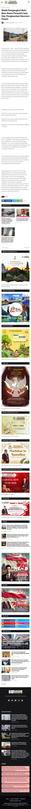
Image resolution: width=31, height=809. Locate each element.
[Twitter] (14, 200)
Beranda (4, 7)
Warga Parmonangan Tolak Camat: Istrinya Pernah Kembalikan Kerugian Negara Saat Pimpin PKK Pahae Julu (18, 536)
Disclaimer (22, 798)
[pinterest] (22, 700)
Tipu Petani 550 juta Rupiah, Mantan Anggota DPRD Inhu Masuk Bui (20, 653)
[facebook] (9, 700)
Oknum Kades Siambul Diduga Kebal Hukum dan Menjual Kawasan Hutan (19, 669)
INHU (8, 7)
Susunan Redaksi (14, 798)
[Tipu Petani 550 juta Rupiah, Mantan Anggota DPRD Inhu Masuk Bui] (6, 654)
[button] (2, 2)
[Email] (21, 200)
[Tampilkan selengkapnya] (24, 200)
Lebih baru (5, 247)
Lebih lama (26, 247)
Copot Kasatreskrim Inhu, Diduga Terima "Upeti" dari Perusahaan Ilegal (20, 677)
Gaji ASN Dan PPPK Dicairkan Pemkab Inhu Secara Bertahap (19, 743)
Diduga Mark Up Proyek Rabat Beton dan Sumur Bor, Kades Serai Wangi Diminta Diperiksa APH (8, 239)
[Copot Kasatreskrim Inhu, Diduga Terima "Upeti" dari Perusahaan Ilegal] (6, 678)
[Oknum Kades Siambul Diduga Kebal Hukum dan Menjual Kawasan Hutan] (6, 670)
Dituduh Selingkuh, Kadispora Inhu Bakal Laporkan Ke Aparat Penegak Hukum (7, 221)
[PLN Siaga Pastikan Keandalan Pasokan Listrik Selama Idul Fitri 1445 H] (6, 728)
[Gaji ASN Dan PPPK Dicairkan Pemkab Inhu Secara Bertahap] (6, 745)
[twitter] (12, 700)
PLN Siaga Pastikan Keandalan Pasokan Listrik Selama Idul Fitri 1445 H (19, 727)
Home (7, 798)
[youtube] (15, 700)
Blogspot (4, 804)
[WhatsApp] (17, 200)
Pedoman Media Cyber (15, 800)
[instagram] (19, 700)
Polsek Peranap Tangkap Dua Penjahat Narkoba (22, 219)
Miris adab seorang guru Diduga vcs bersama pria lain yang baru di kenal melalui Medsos (20, 661)
